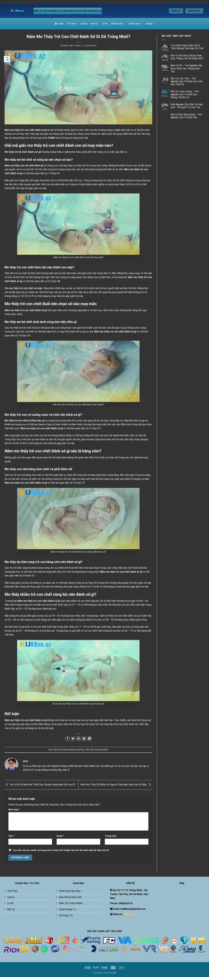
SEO (95, 46)
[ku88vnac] (16, 11)
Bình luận (14, 809)
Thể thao (72, 24)
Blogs (149, 24)
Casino (84, 24)
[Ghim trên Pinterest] (84, 738)
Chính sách (134, 24)
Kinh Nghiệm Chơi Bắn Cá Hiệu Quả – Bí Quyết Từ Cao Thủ (187, 106)
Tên (11, 836)
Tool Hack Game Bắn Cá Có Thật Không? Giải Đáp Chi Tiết (187, 47)
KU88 (60, 24)
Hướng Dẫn (117, 24)
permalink (103, 749)
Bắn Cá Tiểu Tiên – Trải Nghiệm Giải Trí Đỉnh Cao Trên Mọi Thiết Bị (187, 81)
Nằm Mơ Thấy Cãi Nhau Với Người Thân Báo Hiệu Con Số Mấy (113, 784)
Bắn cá (95, 24)
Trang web (110, 836)
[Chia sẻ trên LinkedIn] (89, 738)
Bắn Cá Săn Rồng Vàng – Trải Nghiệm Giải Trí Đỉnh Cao (186, 116)
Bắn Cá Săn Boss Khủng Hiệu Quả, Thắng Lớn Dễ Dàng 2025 (187, 57)
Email (60, 836)
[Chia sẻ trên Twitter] (72, 738)
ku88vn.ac (129, 914)
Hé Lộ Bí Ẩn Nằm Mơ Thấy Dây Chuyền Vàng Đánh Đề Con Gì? (42, 784)
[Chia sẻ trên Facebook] (67, 738)
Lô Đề (104, 24)
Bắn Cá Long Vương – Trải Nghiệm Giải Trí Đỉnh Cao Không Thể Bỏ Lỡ (185, 94)
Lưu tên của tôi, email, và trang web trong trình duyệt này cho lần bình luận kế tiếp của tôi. (61, 850)
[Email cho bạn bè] (78, 738)
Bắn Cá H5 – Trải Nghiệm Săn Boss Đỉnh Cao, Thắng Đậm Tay (186, 68)
